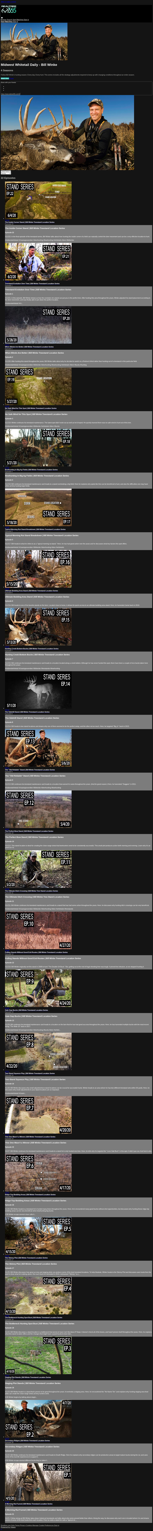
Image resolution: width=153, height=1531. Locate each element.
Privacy (23, 1525)
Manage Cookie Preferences (43, 1525)
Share (11, 78)
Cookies (29, 1525)
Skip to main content (8, 2)
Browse (4, 20)
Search (10, 20)
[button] (2, 17)
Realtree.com (6, 1525)
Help (13, 1525)
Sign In (15, 22)
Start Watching (18, 20)
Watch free (5, 78)
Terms (17, 1525)
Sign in (26, 20)
